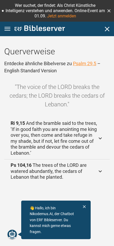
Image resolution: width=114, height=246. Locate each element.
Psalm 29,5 (84, 63)
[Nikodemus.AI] (12, 234)
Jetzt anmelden (61, 15)
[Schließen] (107, 29)
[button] (109, 10)
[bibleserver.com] (40, 29)
